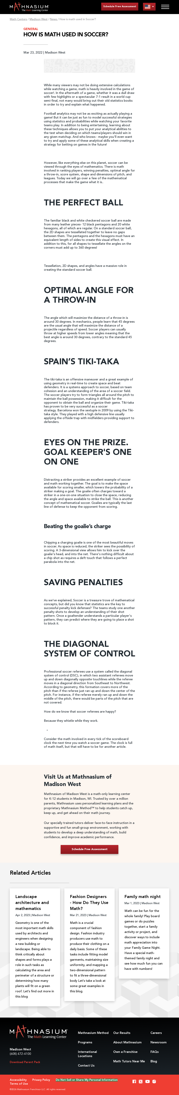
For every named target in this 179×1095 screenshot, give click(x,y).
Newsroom (159, 1042)
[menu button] (149, 6)
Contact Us (86, 1065)
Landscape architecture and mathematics (32, 903)
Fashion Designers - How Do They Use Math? (89, 903)
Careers (156, 1033)
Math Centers (18, 19)
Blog (154, 1061)
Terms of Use (19, 1084)
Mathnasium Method (93, 1033)
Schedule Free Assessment (119, 6)
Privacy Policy (41, 1080)
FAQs (155, 1052)
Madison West (39, 19)
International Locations (87, 1054)
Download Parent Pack (25, 1062)
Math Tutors (129, 1061)
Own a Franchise (125, 1052)
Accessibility (18, 1080)
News (54, 19)
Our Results (121, 1033)
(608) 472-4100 (20, 1053)
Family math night (142, 897)
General (30, 29)
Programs (85, 1042)
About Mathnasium (127, 1042)
